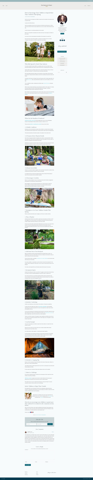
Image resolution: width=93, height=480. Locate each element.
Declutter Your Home (62, 58)
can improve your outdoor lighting (42, 258)
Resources (26, 474)
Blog (85, 5)
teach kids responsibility (42, 306)
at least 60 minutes (46, 83)
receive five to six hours (49, 312)
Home (3, 5)
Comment (26, 449)
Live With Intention (27, 16)
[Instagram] (89, 0)
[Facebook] (88, 0)
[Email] (33, 412)
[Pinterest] (90, 0)
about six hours (29, 79)
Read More (62, 33)
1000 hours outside (28, 378)
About (7, 5)
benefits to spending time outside (35, 124)
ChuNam (29, 431)
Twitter (41, 397)
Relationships (62, 63)
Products (89, 5)
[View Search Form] (91, 0)
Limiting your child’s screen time (30, 120)
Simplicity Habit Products (62, 51)
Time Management (32, 16)
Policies (37, 474)
